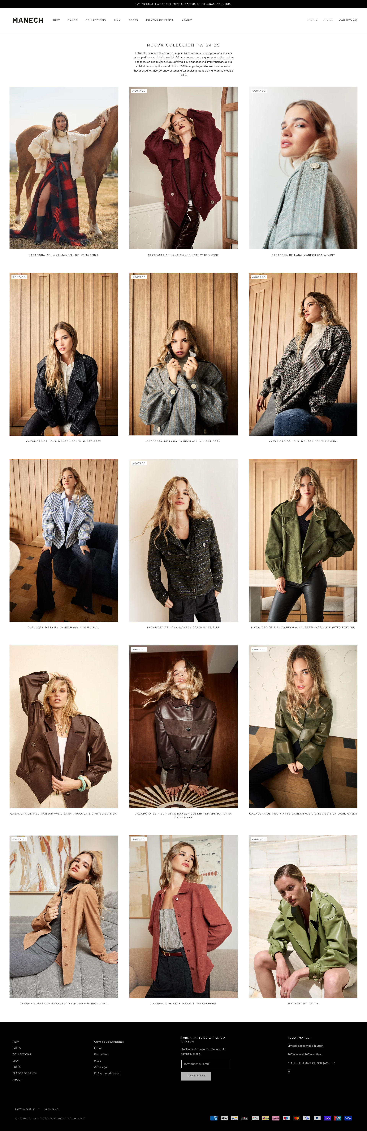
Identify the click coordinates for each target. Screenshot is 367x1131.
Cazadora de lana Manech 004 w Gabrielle (183, 627)
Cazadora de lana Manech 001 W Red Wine (183, 255)
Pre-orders (100, 1054)
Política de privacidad (107, 1073)
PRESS (133, 20)
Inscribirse (196, 1076)
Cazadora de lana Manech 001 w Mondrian (64, 627)
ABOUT (187, 20)
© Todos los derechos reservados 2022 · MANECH (50, 1118)
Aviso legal (100, 1067)
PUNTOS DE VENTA (160, 20)
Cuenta (313, 20)
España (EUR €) (25, 1109)
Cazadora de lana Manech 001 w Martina (64, 255)
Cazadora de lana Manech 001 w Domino (303, 441)
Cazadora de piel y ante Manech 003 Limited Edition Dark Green (303, 813)
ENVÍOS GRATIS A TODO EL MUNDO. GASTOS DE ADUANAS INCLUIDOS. (183, 4)
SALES (72, 20)
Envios (98, 1048)
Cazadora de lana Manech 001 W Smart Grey (63, 441)
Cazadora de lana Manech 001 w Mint (303, 255)
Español (50, 1109)
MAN (117, 20)
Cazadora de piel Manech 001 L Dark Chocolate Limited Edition (63, 813)
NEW (56, 20)
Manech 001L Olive (303, 1003)
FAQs (97, 1060)
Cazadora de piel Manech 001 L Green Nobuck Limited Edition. (303, 627)
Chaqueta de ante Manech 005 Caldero (183, 1003)
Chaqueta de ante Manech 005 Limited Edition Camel (64, 1003)
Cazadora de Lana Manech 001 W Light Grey (183, 441)
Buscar (328, 20)
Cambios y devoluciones (109, 1041)
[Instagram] (289, 1071)
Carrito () (348, 20)
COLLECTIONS (95, 20)
